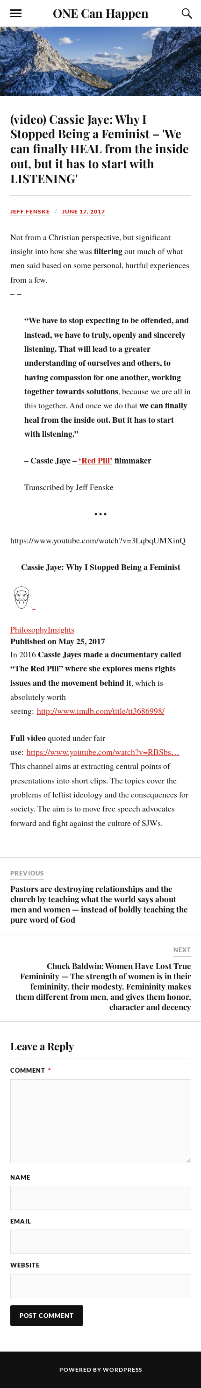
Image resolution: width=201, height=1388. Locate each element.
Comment (30, 1070)
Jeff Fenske (30, 211)
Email (20, 1221)
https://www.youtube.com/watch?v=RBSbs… (103, 751)
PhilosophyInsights (42, 629)
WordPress (122, 1369)
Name (20, 1177)
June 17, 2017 (83, 211)
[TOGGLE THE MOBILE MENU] (16, 13)
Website (25, 1265)
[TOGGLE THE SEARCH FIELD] (185, 13)
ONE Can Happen (101, 13)
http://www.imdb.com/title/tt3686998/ (101, 710)
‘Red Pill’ (96, 460)
